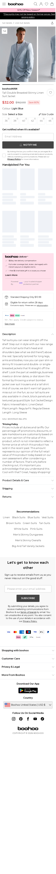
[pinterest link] (21, 719)
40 (23, 120)
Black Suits (18, 517)
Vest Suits (47, 517)
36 (6, 120)
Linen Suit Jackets (22, 23)
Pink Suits (36, 529)
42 (32, 120)
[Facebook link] (28, 719)
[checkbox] (4, 155)
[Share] (52, 23)
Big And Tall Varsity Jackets (28, 546)
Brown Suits (13, 523)
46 (50, 120)
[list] (28, 10)
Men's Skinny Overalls (28, 540)
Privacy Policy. (30, 621)
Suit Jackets (7, 23)
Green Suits (30, 523)
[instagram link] (13, 719)
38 (14, 120)
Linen (6, 517)
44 (41, 120)
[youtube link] (35, 719)
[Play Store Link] (28, 690)
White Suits (21, 529)
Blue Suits (33, 517)
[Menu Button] (4, 4)
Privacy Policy (14, 159)
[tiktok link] (42, 719)
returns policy (42, 305)
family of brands (28, 612)
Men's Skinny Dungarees (28, 534)
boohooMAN (9, 88)
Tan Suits (44, 523)
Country (28, 697)
